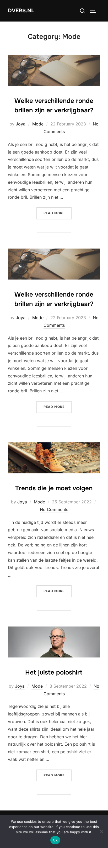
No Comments (54, 509)
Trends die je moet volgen (54, 488)
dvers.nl (21, 10)
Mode (38, 124)
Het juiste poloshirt (53, 672)
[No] (101, 831)
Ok (55, 840)
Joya (20, 124)
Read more (58, 213)
